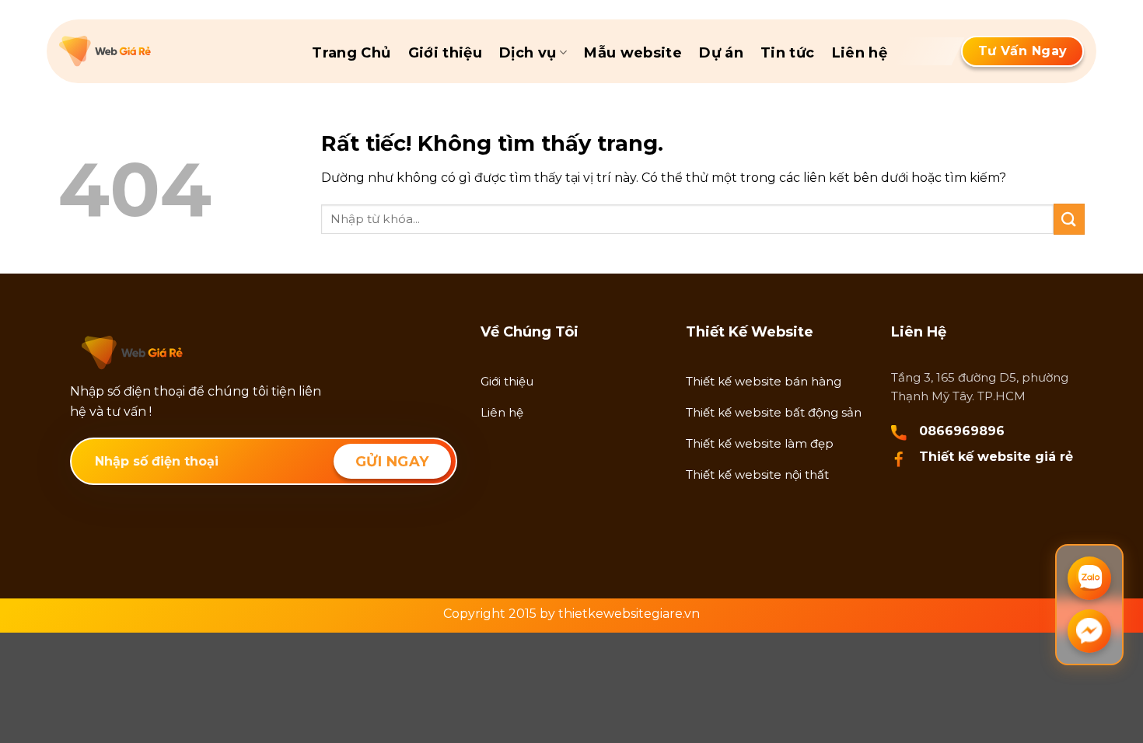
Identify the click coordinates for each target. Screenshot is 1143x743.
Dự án (721, 52)
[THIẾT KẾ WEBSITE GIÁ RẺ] (137, 51)
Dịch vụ (528, 52)
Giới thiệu (445, 52)
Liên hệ (860, 52)
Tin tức (787, 52)
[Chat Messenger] (1089, 631)
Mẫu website (633, 52)
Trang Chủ (351, 52)
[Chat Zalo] (1089, 578)
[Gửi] (1069, 219)
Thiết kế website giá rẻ (996, 456)
